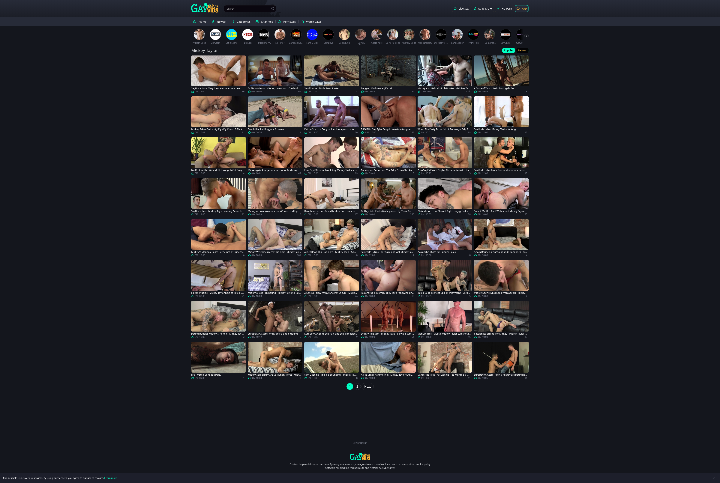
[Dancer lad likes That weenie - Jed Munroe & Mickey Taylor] (445, 361)
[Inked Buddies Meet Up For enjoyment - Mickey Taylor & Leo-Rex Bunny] (445, 279)
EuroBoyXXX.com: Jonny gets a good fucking (273, 333)
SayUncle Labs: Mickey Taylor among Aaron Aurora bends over (217, 211)
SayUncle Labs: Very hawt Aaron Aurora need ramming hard (217, 88)
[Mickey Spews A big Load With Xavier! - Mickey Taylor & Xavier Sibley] (501, 279)
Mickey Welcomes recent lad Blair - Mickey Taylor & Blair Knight (274, 252)
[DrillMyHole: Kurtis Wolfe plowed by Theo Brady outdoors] (388, 197)
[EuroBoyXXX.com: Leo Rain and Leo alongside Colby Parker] (331, 320)
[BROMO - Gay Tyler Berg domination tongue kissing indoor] (388, 115)
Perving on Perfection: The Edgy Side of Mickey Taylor (387, 170)
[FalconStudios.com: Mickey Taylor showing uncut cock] (388, 279)
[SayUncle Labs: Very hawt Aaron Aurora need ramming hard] (218, 74)
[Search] (273, 8)
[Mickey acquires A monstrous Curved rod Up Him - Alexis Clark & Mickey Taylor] (275, 197)
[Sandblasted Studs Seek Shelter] (331, 74)
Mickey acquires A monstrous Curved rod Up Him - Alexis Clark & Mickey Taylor (274, 211)
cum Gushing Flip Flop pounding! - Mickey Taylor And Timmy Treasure (330, 374)
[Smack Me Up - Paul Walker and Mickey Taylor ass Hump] (501, 197)
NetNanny (375, 468)
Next (367, 386)
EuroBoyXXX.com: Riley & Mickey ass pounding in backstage (500, 374)
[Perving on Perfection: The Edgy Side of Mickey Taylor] (388, 156)
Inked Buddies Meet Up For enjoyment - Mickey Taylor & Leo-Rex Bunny (444, 292)
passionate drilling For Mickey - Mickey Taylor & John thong (500, 333)
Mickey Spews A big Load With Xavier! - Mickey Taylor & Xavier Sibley (500, 292)
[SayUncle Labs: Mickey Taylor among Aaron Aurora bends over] (218, 197)
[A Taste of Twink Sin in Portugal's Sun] (501, 74)
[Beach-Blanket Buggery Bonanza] (275, 115)
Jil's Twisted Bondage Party (206, 374)
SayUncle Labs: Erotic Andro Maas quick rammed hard (500, 170)
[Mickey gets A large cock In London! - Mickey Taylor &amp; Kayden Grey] (275, 156)
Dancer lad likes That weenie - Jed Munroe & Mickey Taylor (444, 374)
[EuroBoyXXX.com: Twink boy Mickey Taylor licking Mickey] (331, 156)
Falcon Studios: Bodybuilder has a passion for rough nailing (330, 129)
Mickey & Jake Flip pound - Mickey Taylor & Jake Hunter (274, 292)
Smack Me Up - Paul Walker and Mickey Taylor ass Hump (500, 211)
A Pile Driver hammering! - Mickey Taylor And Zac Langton (387, 374)
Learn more (110, 478)
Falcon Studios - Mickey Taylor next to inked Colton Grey (217, 292)
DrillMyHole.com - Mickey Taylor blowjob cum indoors (387, 333)
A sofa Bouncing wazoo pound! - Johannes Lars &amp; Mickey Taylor (500, 252)
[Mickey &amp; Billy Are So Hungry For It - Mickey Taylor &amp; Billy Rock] (275, 361)
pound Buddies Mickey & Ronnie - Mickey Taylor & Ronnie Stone (217, 333)
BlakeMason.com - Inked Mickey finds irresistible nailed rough (330, 211)
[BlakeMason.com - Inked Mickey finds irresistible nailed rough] (331, 197)
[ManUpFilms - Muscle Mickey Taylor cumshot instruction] (445, 320)
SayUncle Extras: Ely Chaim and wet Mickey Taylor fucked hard (387, 252)
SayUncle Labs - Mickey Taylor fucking (495, 129)
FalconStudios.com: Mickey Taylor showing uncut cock (387, 292)
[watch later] (196, 60)
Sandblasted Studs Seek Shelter (321, 88)
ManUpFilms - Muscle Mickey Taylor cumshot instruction (444, 333)
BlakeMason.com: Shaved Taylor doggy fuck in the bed (444, 211)
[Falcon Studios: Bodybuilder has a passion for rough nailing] (331, 115)
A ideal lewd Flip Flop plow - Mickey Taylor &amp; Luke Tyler (330, 252)
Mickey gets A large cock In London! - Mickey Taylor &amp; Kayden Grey (274, 170)
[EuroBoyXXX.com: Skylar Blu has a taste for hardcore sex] (445, 156)
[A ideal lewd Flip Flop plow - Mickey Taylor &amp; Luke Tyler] (331, 238)
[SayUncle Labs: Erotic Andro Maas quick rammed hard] (501, 156)
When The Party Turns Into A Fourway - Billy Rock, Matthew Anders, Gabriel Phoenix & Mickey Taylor (444, 129)
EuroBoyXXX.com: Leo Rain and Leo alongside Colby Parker (330, 333)
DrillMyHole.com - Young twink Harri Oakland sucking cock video (274, 88)
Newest (522, 50)
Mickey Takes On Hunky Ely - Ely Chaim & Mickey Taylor (217, 129)
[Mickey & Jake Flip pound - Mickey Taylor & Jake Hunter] (275, 279)
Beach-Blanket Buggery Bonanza (266, 129)
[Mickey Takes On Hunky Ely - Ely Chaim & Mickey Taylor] (218, 115)
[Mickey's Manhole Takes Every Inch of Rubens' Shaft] (218, 238)
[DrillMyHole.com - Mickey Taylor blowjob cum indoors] (388, 320)
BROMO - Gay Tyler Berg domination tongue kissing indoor (387, 129)
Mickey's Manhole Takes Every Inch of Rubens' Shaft (217, 252)
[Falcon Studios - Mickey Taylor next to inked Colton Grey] (218, 279)
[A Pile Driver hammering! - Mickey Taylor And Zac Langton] (388, 361)
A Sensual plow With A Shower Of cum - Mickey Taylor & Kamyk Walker (330, 292)
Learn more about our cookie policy (410, 464)
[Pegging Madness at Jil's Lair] (388, 74)
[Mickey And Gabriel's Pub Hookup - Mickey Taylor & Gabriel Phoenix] (445, 74)
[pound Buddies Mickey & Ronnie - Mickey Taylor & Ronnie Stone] (218, 320)
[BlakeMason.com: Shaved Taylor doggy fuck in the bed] (445, 197)
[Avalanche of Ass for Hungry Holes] (445, 238)
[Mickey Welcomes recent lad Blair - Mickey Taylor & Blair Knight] (275, 238)
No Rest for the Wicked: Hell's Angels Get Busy (216, 170)
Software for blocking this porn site (345, 468)
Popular (508, 50)
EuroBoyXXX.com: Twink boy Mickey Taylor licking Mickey (330, 170)
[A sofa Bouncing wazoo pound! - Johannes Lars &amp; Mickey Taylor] (501, 238)
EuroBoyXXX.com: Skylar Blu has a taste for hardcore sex (444, 170)
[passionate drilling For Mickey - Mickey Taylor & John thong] (501, 320)
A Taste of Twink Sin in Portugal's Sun (494, 88)
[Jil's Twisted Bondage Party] (218, 361)
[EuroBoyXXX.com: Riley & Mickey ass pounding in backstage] (501, 361)
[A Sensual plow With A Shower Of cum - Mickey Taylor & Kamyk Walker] (331, 279)
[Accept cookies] (713, 478)
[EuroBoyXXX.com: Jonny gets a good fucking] (275, 320)
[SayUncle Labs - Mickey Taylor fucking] (501, 115)
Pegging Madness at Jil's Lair (377, 88)
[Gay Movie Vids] (204, 7)
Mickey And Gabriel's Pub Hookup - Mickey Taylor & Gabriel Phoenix (444, 88)
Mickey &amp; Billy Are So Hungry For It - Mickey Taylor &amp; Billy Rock (274, 374)
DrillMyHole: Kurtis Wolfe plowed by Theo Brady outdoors (387, 211)
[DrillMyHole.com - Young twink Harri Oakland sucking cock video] (275, 74)
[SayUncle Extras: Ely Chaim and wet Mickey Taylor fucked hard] (388, 238)
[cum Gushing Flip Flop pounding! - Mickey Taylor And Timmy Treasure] (331, 361)
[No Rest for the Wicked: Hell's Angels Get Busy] (218, 156)
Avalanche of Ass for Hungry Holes (437, 252)
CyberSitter (388, 468)
